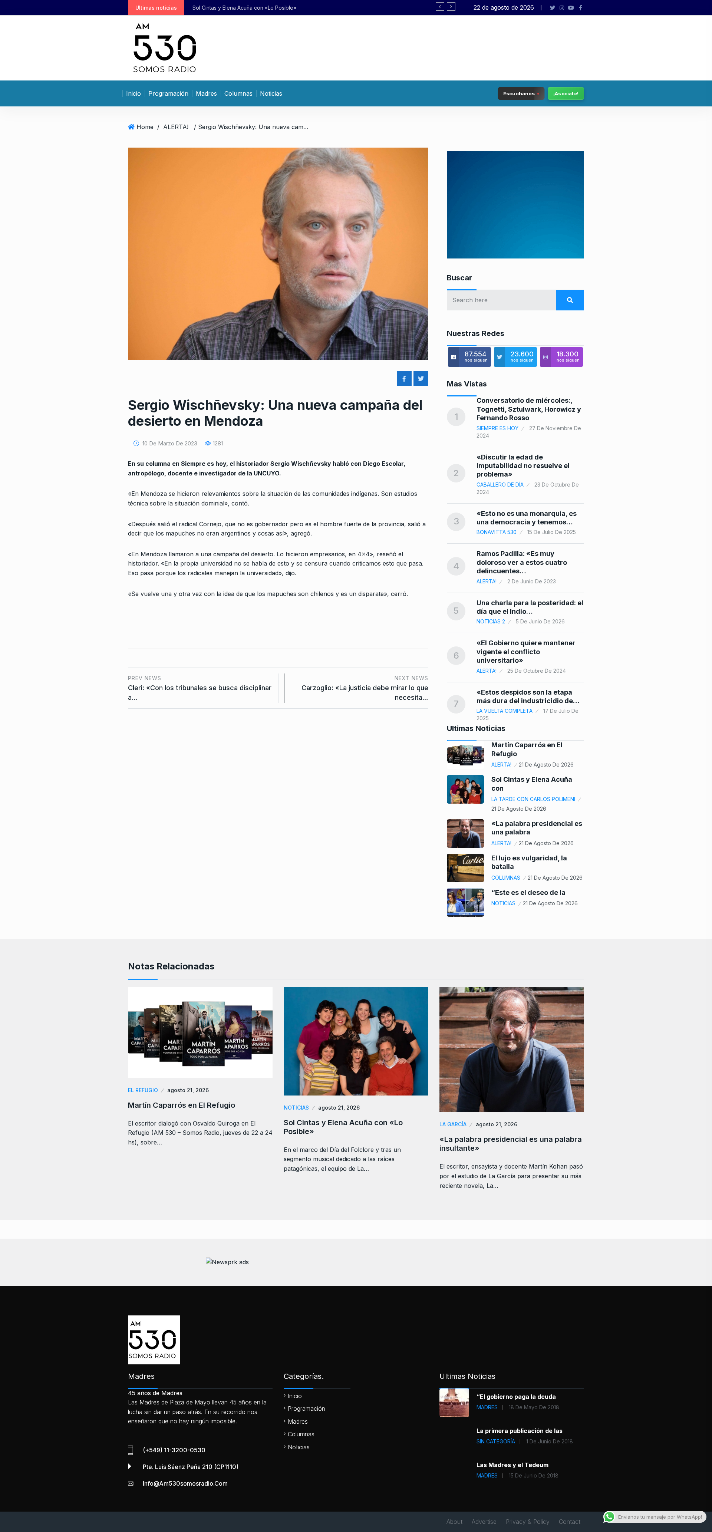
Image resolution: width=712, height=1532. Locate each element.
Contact (569, 1521)
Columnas (238, 93)
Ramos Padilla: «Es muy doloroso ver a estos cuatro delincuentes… (522, 562)
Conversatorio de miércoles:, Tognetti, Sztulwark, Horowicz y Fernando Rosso (529, 409)
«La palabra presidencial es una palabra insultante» (270, 7)
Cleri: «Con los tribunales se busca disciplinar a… (199, 688)
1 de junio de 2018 (549, 1441)
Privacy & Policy (528, 1521)
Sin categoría (496, 1441)
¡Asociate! (565, 93)
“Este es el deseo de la (528, 892)
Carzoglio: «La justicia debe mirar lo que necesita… (364, 688)
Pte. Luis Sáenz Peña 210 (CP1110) (190, 1466)
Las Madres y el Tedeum (512, 1465)
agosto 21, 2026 (188, 1090)
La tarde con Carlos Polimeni (533, 799)
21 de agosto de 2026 (546, 764)
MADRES (487, 1407)
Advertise (484, 1521)
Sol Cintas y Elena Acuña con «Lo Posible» (343, 1127)
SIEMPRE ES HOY (497, 428)
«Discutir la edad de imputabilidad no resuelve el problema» (523, 465)
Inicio (133, 93)
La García (453, 1124)
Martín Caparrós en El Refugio (181, 1105)
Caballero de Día (500, 484)
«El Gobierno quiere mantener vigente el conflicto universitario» (526, 651)
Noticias (271, 93)
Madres (206, 93)
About (454, 1521)
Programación (168, 93)
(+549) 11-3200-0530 (174, 1450)
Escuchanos (519, 93)
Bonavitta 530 (497, 532)
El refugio (143, 1090)
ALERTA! (175, 127)
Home (145, 127)
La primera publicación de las (520, 1430)
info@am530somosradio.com (185, 1483)
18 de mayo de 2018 (534, 1407)
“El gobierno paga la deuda (516, 1396)
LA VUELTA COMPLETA (505, 711)
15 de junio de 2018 (533, 1475)
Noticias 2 (491, 621)
